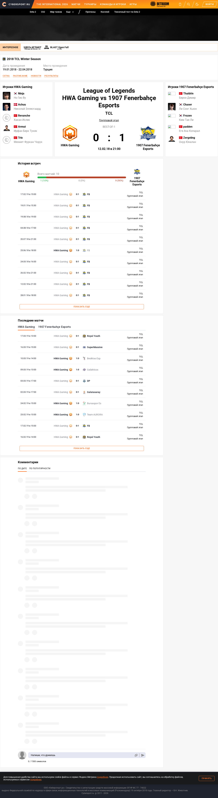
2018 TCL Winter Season (24, 59)
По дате (22, 468)
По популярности (40, 468)
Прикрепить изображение (136, 755)
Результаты (51, 76)
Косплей (105, 12)
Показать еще (82, 307)
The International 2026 (52, 4)
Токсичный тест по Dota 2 (127, 12)
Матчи (76, 4)
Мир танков (56, 12)
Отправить (142, 755)
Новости (36, 76)
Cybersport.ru (88, 793)
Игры (133, 4)
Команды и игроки (113, 4)
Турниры (90, 4)
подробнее (102, 777)
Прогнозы (90, 12)
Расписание (20, 76)
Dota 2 (33, 12)
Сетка (6, 76)
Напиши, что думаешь (43, 755)
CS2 (43, 12)
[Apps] (180, 4)
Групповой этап (109, 120)
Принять (207, 778)
